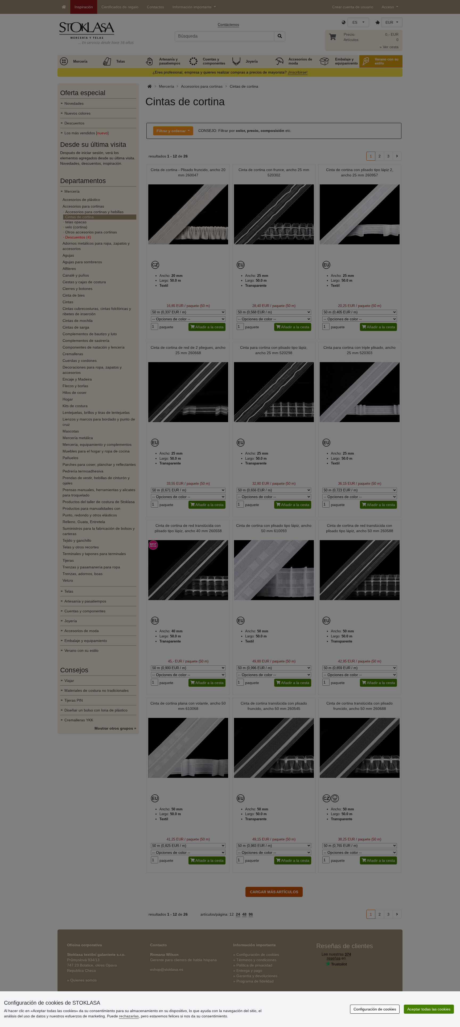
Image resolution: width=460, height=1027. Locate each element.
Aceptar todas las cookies (428, 1009)
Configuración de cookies (375, 1009)
